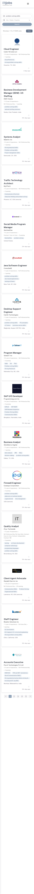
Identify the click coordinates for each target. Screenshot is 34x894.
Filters (29, 31)
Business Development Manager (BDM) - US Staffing (15, 93)
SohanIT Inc (8, 356)
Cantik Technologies (11, 315)
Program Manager (13, 353)
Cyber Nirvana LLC (10, 52)
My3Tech (7, 186)
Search (17, 24)
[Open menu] (28, 4)
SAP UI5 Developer (13, 396)
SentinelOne (8, 230)
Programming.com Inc (11, 399)
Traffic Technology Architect (13, 182)
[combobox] (17, 16)
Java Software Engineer (15, 265)
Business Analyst (12, 442)
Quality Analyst (11, 526)
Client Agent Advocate (15, 578)
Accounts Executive (13, 662)
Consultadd (8, 268)
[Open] (29, 20)
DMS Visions (8, 99)
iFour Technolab (9, 529)
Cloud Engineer (11, 49)
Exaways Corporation (11, 486)
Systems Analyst (12, 137)
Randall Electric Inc (11, 581)
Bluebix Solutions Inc (11, 622)
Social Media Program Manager (15, 226)
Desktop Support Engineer (12, 310)
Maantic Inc (8, 140)
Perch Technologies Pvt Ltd (13, 665)
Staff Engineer (11, 619)
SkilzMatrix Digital (10, 445)
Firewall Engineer (12, 483)
